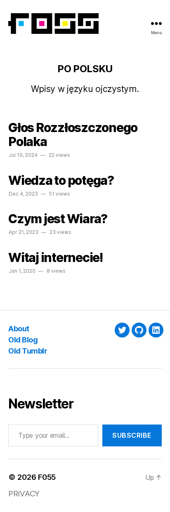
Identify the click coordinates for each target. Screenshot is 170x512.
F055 (47, 477)
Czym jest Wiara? (57, 218)
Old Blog (23, 339)
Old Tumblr (27, 351)
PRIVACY (24, 493)
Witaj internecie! (55, 257)
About (18, 328)
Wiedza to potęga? (61, 180)
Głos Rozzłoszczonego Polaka (72, 134)
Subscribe (132, 435)
